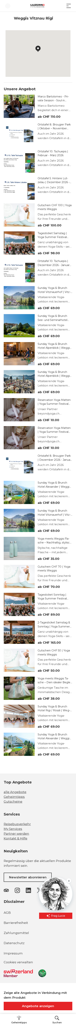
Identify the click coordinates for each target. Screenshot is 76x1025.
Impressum (13, 953)
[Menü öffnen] (68, 6)
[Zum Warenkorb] (61, 6)
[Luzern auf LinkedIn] (28, 890)
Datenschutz (14, 943)
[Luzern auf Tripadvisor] (6, 890)
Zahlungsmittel (16, 933)
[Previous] (7, 18)
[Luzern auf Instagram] (17, 890)
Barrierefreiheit (16, 923)
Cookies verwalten (18, 963)
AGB (7, 912)
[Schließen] (69, 972)
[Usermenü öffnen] (8, 6)
